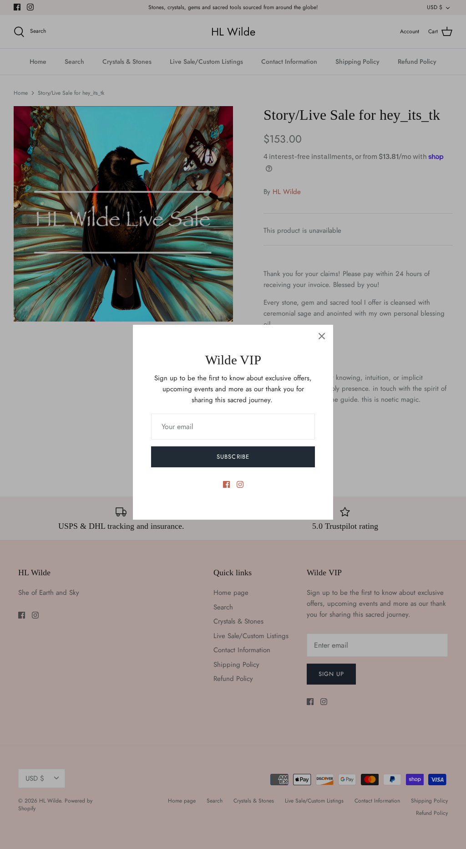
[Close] (322, 336)
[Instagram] (240, 484)
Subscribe (233, 456)
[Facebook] (226, 484)
